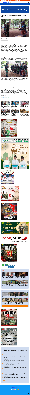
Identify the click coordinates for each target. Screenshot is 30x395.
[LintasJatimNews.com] (7, 2)
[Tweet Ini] (3, 97)
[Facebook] (11, 389)
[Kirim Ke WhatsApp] (8, 97)
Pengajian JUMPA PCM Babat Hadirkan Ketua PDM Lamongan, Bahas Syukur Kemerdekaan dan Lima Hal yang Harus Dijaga (5, 106)
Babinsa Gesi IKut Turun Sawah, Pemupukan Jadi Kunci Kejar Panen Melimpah (7, 285)
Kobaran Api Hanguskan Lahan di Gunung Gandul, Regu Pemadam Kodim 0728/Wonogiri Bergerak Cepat (21, 277)
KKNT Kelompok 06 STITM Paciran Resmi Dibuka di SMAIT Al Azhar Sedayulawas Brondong (15, 381)
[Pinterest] (14, 389)
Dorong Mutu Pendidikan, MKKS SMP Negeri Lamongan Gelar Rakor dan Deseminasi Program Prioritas (14, 361)
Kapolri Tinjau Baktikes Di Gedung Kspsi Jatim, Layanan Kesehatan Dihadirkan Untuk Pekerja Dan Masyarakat (13, 0)
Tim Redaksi (8, 391)
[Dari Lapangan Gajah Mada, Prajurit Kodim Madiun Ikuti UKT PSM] (8, 300)
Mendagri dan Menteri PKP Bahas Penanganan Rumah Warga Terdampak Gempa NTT (24, 114)
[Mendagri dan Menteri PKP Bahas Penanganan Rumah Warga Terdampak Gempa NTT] (24, 111)
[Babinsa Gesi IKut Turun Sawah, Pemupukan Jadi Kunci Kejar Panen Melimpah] (8, 282)
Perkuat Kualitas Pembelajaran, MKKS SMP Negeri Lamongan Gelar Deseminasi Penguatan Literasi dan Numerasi (15, 364)
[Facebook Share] (2, 97)
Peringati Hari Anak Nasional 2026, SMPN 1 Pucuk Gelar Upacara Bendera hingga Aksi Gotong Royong (16, 357)
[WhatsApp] (17, 389)
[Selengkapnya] (27, 270)
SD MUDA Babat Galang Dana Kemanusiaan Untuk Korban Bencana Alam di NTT (24, 106)
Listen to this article (4, 39)
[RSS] (18, 389)
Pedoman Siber (17, 391)
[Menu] (1, 2)
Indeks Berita (22, 391)
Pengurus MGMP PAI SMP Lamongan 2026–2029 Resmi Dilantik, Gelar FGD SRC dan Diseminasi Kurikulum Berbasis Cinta (15, 368)
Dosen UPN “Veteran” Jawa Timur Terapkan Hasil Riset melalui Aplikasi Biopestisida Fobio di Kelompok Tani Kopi (5, 114)
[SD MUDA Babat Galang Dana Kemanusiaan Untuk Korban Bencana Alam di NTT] (24, 103)
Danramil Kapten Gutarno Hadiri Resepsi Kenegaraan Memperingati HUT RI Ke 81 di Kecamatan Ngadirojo (21, 285)
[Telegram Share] (6, 97)
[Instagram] (15, 389)
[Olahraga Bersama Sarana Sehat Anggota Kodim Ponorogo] (15, 294)
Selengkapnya (15, 306)
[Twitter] (13, 389)
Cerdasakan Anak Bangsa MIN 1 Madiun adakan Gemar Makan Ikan (14, 370)
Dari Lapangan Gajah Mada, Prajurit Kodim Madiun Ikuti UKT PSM (7, 303)
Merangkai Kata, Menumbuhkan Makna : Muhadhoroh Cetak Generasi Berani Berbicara (15, 378)
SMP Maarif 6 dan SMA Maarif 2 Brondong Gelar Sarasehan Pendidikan (14, 353)
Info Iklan (13, 391)
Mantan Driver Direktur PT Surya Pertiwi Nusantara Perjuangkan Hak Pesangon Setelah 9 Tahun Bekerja (15, 351)
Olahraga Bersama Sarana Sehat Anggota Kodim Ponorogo (10, 296)
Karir (11, 391)
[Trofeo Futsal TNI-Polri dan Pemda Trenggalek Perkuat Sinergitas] (21, 300)
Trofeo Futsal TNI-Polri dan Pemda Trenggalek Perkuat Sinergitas (20, 303)
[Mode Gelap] (26, 2)
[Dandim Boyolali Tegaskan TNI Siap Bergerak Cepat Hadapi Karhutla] (15, 111)
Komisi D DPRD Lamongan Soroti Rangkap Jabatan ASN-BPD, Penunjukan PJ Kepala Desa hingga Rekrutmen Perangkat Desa (15, 374)
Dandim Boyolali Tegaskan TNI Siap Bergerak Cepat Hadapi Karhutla (15, 114)
